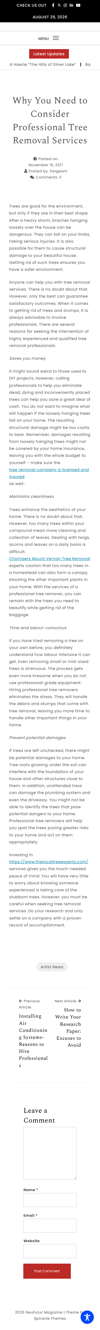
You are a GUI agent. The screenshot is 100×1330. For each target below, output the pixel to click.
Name (30, 1190)
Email (30, 1215)
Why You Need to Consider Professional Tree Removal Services (50, 120)
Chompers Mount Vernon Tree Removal (49, 558)
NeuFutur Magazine (44, 1312)
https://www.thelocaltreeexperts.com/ (48, 862)
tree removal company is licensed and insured (49, 473)
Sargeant (59, 171)
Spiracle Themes (50, 1318)
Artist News (52, 967)
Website (31, 1241)
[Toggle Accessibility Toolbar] (87, 1317)
